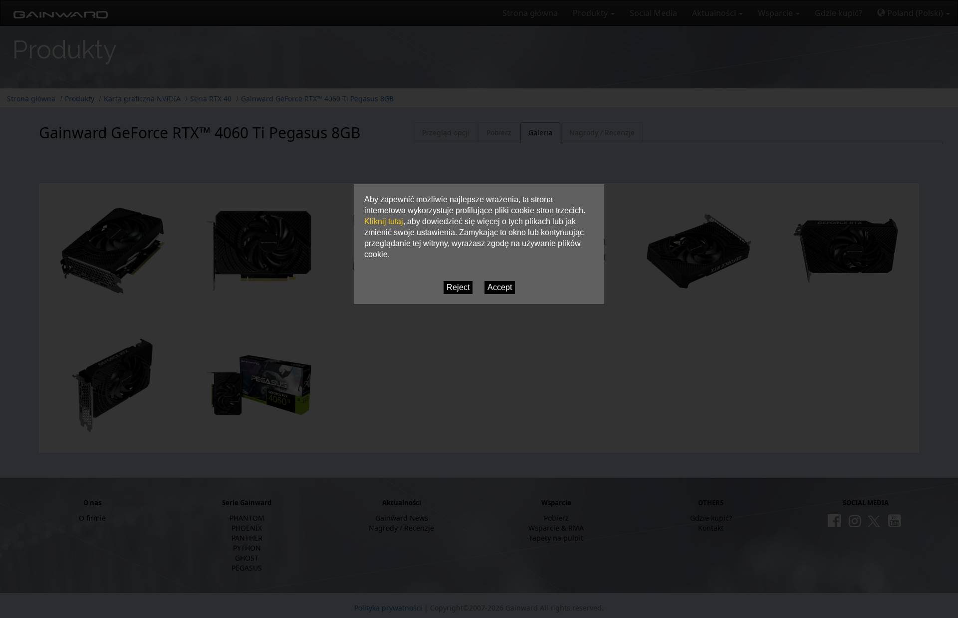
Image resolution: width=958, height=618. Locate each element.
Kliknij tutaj (383, 221)
